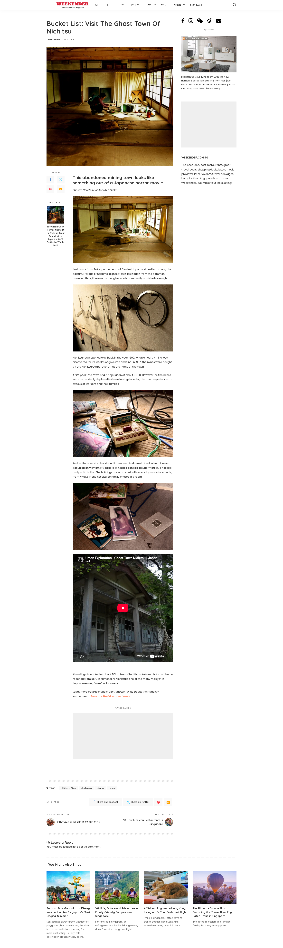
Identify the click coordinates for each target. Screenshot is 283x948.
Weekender (54, 39)
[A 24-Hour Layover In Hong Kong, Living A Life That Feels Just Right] (166, 887)
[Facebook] (50, 179)
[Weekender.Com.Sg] (72, 5)
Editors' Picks (69, 788)
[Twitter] (61, 179)
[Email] (61, 189)
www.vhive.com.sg (209, 88)
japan (101, 788)
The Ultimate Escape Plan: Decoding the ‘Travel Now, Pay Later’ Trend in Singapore (212, 912)
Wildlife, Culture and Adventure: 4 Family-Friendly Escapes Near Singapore (116, 912)
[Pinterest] (50, 189)
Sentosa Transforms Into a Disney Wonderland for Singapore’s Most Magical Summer (68, 912)
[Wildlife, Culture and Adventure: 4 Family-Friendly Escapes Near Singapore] (117, 887)
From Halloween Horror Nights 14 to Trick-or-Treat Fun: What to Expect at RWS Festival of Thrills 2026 (56, 236)
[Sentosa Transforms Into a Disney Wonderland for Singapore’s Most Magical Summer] (68, 887)
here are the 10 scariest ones (110, 696)
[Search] (234, 5)
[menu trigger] (51, 5)
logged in (69, 847)
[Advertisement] (123, 736)
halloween (87, 788)
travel (112, 788)
